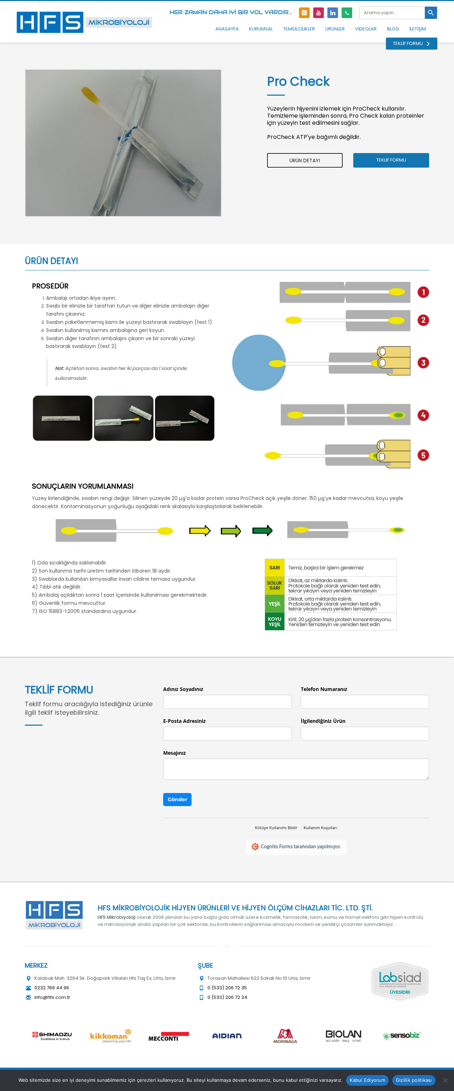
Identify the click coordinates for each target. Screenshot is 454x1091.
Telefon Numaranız (324, 689)
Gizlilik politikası (414, 1080)
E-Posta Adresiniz (184, 721)
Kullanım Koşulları (320, 827)
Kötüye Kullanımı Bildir (276, 827)
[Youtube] (318, 12)
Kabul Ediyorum (367, 1080)
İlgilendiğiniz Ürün (323, 721)
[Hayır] (445, 1080)
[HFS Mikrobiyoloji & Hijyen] (54, 915)
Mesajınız (174, 752)
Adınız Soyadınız (183, 689)
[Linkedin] (332, 12)
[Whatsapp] (347, 12)
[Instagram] (304, 12)
